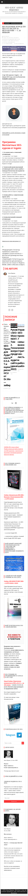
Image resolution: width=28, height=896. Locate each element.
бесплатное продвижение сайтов (10, 39)
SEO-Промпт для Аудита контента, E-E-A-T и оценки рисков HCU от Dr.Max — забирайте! (10, 365)
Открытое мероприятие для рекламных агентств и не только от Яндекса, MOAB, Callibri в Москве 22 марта (13, 261)
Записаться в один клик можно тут (11, 241)
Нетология (4, 42)
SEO (7, 37)
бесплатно (16, 37)
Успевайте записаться (8, 78)
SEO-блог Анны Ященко (14, 8)
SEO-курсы (11, 37)
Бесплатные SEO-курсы (16, 23)
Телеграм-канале (8, 648)
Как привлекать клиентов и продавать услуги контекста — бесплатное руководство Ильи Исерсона (12, 253)
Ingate (4, 37)
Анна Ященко (6, 36)
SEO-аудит (7, 23)
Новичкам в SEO (11, 42)
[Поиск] (23, 743)
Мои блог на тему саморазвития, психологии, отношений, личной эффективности (12, 868)
